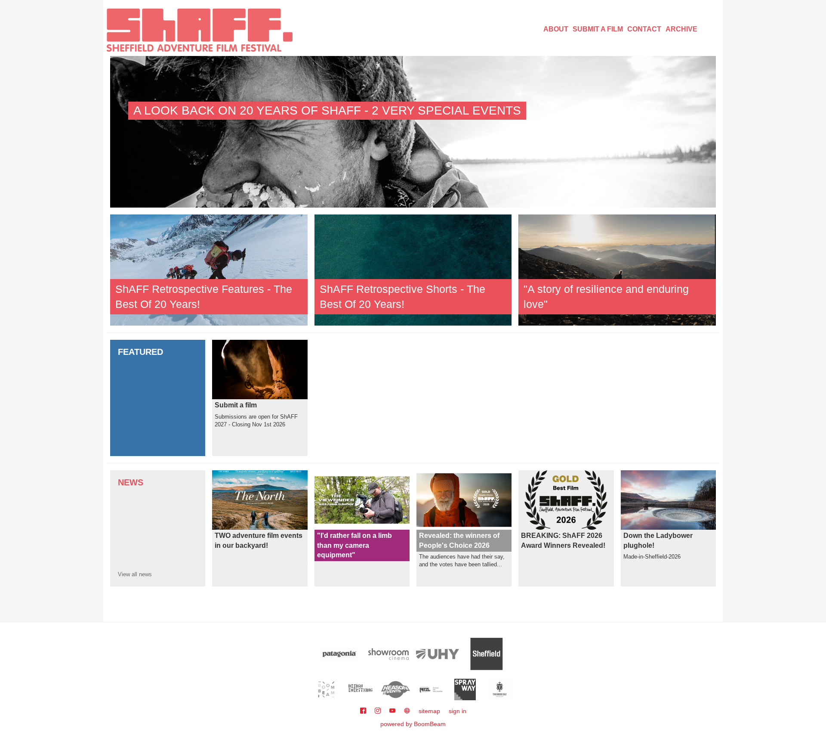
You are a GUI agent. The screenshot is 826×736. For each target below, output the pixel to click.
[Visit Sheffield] (486, 654)
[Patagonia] (339, 654)
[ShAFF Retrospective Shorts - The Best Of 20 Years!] (413, 269)
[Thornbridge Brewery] (499, 689)
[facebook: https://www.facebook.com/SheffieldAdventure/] (364, 711)
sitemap (429, 711)
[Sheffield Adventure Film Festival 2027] (200, 30)
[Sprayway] (465, 689)
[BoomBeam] (326, 689)
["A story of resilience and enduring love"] (617, 269)
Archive (681, 29)
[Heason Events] (395, 689)
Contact (644, 29)
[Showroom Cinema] (388, 654)
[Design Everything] (361, 689)
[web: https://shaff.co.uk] (407, 711)
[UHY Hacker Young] (437, 654)
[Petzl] (430, 689)
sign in (457, 711)
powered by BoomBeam (413, 723)
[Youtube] (393, 711)
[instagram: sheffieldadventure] (378, 711)
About (555, 29)
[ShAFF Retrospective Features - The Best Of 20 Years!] (209, 269)
